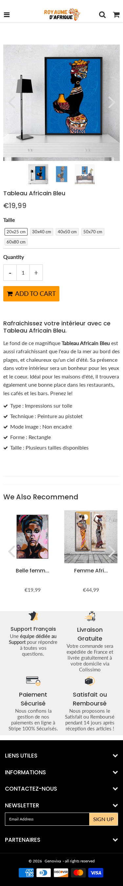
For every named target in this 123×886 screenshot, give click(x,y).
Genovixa (53, 860)
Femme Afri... (91, 570)
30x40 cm (41, 231)
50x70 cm (92, 231)
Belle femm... (32, 570)
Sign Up (103, 819)
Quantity (13, 257)
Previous (11, 101)
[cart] (116, 14)
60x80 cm (16, 241)
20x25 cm (16, 231)
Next (112, 101)
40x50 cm (67, 231)
